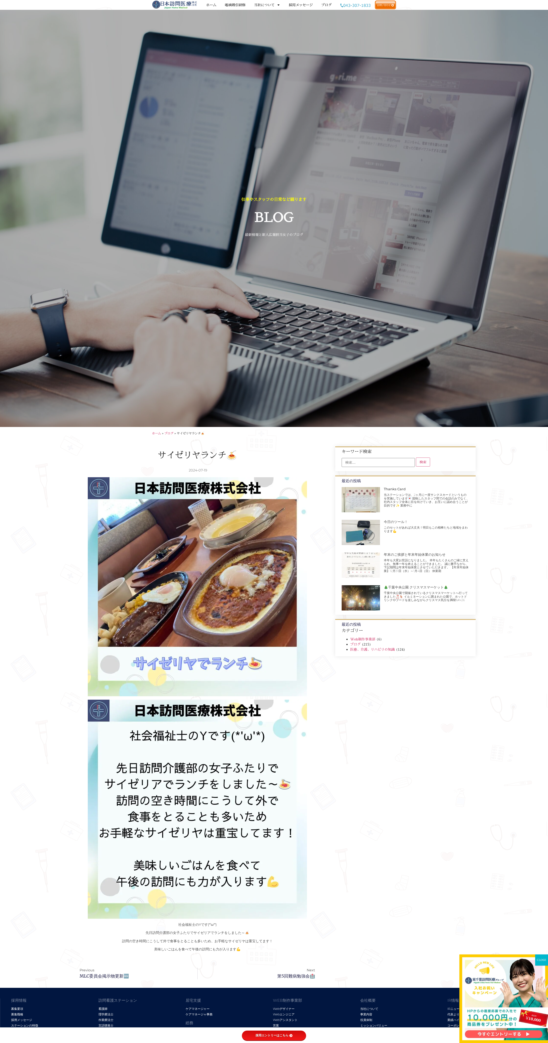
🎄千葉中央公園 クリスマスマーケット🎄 (416, 587)
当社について (264, 5)
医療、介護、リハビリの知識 (372, 649)
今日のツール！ (396, 522)
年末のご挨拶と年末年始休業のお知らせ (414, 555)
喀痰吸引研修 (235, 5)
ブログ (326, 5)
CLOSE (541, 960)
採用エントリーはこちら (272, 1035)
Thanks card (395, 489)
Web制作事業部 (362, 639)
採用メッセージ (301, 5)
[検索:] (378, 462)
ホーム (211, 5)
